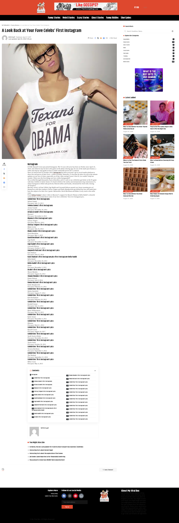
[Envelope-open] (81, 495)
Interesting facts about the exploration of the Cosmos (46, 453)
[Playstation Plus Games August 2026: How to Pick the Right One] (162, 113)
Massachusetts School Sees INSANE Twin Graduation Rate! (47, 460)
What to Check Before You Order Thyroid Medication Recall (135, 128)
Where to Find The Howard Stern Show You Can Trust (134, 161)
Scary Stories (148, 50)
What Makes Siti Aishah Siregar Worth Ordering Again (161, 195)
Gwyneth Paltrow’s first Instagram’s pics (45, 405)
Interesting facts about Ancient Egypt (41, 450)
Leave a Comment (109, 469)
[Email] (101, 38)
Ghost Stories (148, 45)
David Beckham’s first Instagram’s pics (44, 398)
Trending (148, 56)
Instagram (57, 172)
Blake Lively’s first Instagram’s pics (44, 395)
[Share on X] (98, 38)
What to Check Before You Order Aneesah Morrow (132, 195)
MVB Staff (11, 37)
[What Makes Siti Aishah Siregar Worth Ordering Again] (162, 180)
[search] (140, 7)
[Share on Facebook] (95, 38)
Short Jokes (148, 53)
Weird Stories (148, 62)
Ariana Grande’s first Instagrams (43, 385)
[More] (106, 38)
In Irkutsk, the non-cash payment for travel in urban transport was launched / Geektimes (56, 447)
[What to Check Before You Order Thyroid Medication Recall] (135, 113)
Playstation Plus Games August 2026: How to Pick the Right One (161, 128)
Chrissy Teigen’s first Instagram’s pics (45, 391)
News (148, 48)
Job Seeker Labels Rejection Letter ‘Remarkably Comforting (47, 457)
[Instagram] (136, 8)
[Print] (103, 38)
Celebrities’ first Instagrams (42, 378)
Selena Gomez (36, 195)
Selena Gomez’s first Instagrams (43, 381)
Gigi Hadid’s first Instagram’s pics (43, 402)
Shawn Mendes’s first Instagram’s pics (79, 375)
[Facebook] (134, 8)
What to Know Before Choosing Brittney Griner (162, 161)
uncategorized (148, 59)
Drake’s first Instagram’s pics (42, 417)
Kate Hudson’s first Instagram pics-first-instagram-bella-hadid (44, 409)
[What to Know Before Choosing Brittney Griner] (162, 146)
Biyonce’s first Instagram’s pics (43, 388)
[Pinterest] (138, 8)
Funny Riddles (148, 39)
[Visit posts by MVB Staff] (4, 38)
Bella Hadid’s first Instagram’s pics (44, 414)
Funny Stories (148, 42)
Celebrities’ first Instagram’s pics (78, 382)
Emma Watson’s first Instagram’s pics (79, 379)
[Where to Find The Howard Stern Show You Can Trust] (135, 146)
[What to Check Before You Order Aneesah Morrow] (135, 180)
